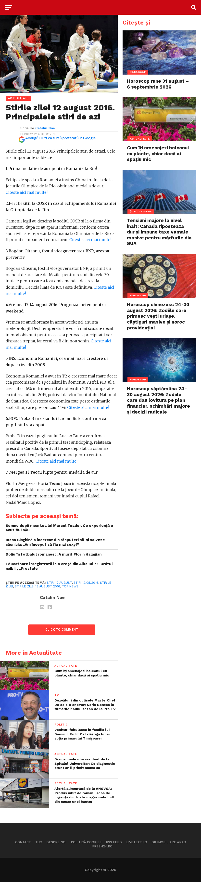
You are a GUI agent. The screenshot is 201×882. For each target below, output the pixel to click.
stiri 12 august (59, 582)
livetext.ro (136, 842)
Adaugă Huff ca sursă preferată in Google (60, 137)
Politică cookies (86, 842)
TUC (38, 842)
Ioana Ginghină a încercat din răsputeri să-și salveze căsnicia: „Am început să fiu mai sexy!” (55, 542)
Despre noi (56, 842)
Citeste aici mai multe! (27, 192)
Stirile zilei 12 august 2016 (37, 586)
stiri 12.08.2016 (86, 582)
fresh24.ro (102, 846)
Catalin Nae (45, 128)
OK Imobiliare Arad (168, 842)
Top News (70, 586)
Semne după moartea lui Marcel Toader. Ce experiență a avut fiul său (59, 527)
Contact (23, 842)
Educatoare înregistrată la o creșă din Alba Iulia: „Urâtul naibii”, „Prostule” (59, 566)
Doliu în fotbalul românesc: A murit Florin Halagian (53, 554)
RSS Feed (114, 842)
